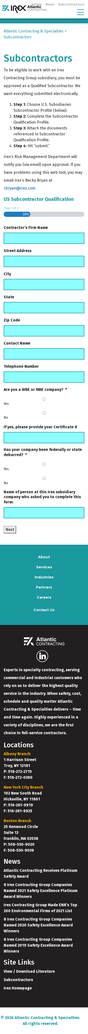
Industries (44, 577)
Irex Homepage (18, 988)
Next (10, 529)
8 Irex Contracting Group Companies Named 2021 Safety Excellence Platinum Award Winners (40, 890)
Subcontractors (71, 4)
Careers (44, 597)
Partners (44, 587)
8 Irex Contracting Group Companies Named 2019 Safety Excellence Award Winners (38, 945)
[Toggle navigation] (80, 12)
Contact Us (44, 610)
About (44, 557)
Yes (6, 404)
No (6, 417)
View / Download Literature (29, 971)
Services (44, 567)
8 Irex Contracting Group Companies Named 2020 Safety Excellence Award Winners (38, 925)
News (50, 4)
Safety (36, 4)
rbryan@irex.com (19, 188)
